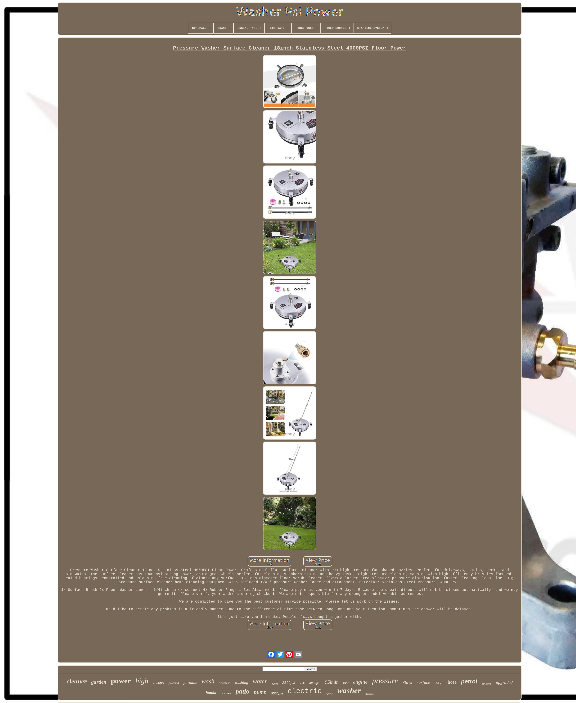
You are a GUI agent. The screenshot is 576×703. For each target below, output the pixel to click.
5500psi (277, 693)
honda (211, 692)
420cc (275, 683)
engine (360, 682)
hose (452, 682)
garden (98, 682)
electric (305, 691)
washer (349, 690)
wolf (302, 683)
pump (260, 692)
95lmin (332, 682)
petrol (469, 681)
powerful (486, 683)
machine (226, 693)
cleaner (77, 681)
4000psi (314, 683)
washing (241, 682)
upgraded (504, 682)
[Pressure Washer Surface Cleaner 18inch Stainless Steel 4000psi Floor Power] (290, 82)
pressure (385, 680)
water (260, 681)
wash (208, 681)
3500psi (288, 682)
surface (423, 682)
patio (242, 691)
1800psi (158, 683)
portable (190, 682)
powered (174, 683)
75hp (407, 682)
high (141, 681)
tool (346, 683)
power (121, 681)
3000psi (439, 683)
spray (329, 693)
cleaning (369, 694)
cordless (224, 683)
